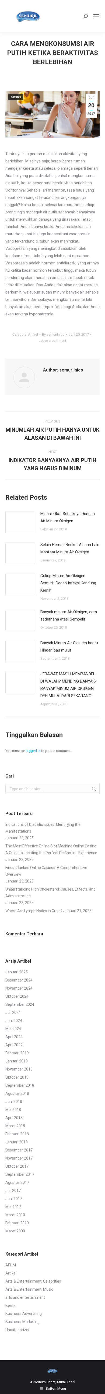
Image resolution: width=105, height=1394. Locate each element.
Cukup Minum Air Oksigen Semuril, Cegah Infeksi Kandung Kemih (68, 583)
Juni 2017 (13, 1199)
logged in (33, 751)
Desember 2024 (19, 980)
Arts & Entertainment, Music (29, 1289)
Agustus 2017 (17, 1182)
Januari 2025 (16, 972)
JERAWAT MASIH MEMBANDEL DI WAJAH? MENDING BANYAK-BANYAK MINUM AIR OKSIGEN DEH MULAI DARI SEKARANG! (68, 685)
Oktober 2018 (17, 1077)
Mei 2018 (13, 1109)
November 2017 (19, 1158)
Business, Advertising (23, 1313)
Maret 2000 (15, 1231)
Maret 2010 (15, 1215)
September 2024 (19, 1004)
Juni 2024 (13, 1020)
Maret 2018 (15, 1126)
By (53, 334)
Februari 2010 (17, 1223)
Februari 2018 (17, 1134)
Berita (10, 1305)
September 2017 (19, 1174)
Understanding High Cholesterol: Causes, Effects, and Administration (50, 892)
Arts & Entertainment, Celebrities (33, 1281)
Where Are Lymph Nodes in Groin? (33, 911)
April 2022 (14, 1045)
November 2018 (19, 1069)
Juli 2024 (13, 1012)
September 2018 (19, 1085)
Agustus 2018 (17, 1093)
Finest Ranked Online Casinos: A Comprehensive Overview (46, 871)
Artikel (15, 97)
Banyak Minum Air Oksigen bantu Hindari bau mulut (69, 646)
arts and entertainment (25, 1297)
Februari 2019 (17, 1053)
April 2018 (14, 1118)
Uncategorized (17, 1330)
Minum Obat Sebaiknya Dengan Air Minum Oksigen (67, 517)
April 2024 (14, 1037)
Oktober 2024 (17, 996)
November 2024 (19, 988)
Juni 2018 (13, 1101)
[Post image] (20, 522)
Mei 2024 (13, 1029)
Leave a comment (52, 341)
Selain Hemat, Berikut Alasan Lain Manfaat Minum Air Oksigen (69, 548)
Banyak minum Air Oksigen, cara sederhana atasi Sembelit (68, 615)
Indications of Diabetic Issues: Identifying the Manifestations (42, 827)
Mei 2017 (13, 1207)
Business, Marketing (22, 1322)
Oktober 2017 (17, 1166)
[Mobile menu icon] (96, 16)
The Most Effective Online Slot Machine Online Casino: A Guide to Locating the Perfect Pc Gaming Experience (51, 849)
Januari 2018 (16, 1142)
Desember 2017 (19, 1150)
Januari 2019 (16, 1061)
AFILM (10, 1265)
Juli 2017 (13, 1190)
